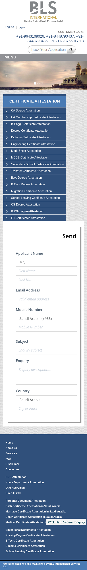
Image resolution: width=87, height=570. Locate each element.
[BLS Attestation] (43, 9)
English (9, 27)
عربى (22, 27)
